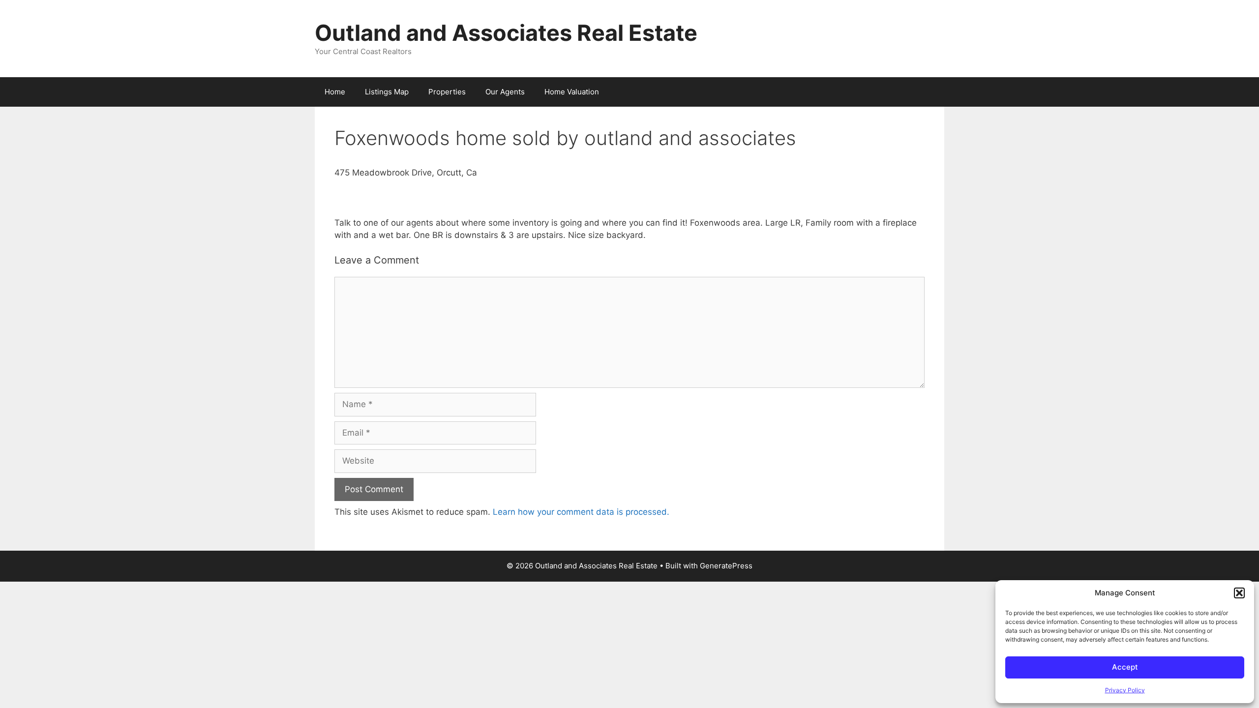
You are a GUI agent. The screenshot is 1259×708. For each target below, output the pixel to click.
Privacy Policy (1125, 690)
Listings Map (387, 91)
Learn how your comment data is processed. (581, 512)
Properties (447, 91)
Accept (1125, 667)
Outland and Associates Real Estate (506, 32)
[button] (1239, 593)
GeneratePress (726, 565)
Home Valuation (571, 91)
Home (335, 91)
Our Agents (505, 91)
